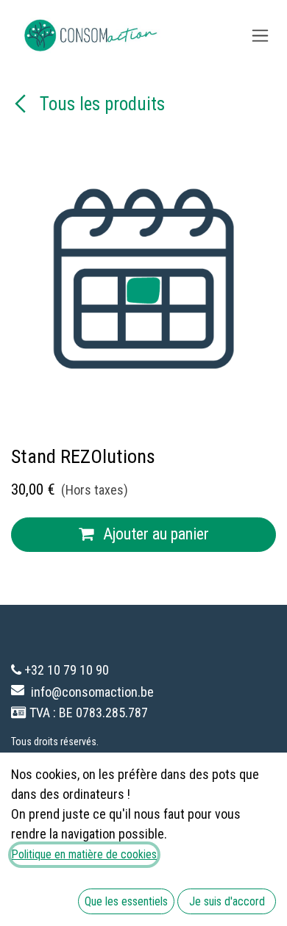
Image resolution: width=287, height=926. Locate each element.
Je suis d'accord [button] (227, 901)
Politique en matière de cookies (84, 854)
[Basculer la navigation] (260, 35)
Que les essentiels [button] (126, 901)
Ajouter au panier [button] (154, 534)
